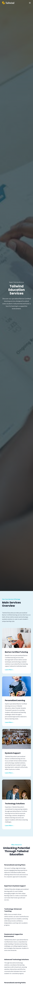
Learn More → (9, 669)
